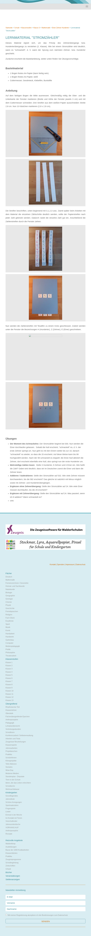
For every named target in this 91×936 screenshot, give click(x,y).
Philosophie (10, 652)
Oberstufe (9, 713)
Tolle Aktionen (11, 764)
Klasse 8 (9, 684)
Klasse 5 (9, 675)
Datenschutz (80, 564)
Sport (8, 624)
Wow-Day (9, 770)
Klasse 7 (9, 681)
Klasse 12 (9, 697)
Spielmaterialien (12, 805)
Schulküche (10, 786)
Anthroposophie (12, 720)
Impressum (70, 564)
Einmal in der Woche (14, 815)
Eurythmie (10, 621)
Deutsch (9, 577)
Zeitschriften (10, 866)
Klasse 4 (9, 672)
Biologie (9, 592)
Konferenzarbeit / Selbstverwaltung (19, 735)
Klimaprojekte (11, 761)
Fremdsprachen (12, 611)
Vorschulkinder (11, 821)
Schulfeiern (10, 732)
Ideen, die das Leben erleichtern (18, 783)
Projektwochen (11, 751)
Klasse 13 (9, 700)
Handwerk (10, 637)
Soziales (9, 767)
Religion (9, 615)
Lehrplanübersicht (13, 726)
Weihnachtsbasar (12, 789)
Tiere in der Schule (13, 780)
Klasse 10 (9, 691)
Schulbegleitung (12, 863)
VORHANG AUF (12, 827)
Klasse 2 (9, 665)
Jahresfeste (10, 799)
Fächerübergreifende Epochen (18, 716)
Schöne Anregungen (14, 802)
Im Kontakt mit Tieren (14, 818)
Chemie (9, 602)
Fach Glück (10, 618)
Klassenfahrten (11, 853)
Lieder (8, 812)
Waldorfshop (10, 844)
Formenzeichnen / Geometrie (17, 583)
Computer (9, 643)
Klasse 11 (9, 694)
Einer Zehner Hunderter (60, 28)
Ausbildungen (11, 847)
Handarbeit (10, 634)
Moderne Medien (12, 773)
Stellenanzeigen (13, 879)
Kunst (8, 630)
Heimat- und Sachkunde (15, 586)
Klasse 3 (36, 28)
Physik (8, 605)
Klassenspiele (11, 745)
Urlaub (8, 869)
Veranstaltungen (13, 876)
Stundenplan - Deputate (15, 776)
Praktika (9, 754)
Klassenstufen (26, 28)
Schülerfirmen (11, 758)
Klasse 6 (9, 678)
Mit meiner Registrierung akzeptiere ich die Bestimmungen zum (38, 915)
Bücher (9, 872)
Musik (8, 627)
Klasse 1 (9, 662)
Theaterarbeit (11, 656)
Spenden (61, 564)
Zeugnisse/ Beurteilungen (16, 742)
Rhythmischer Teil (13, 707)
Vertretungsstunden (13, 729)
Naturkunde (10, 589)
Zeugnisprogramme (13, 859)
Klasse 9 (9, 688)
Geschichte (10, 608)
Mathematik (46, 28)
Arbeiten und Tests (13, 739)
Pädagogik (10, 723)
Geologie (9, 599)
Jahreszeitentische (13, 824)
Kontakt (53, 564)
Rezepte (9, 834)
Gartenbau (10, 640)
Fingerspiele (10, 808)
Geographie (10, 596)
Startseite (9, 28)
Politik (8, 649)
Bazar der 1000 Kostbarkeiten (17, 850)
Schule (16, 28)
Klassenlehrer (11, 710)
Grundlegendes (12, 796)
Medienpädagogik (13, 646)
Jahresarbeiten (11, 748)
